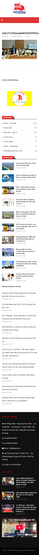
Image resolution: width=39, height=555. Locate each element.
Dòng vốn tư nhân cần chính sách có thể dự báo (26, 164)
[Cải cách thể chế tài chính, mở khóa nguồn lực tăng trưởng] (8, 277)
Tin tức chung (20, 142)
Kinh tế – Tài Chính (20, 123)
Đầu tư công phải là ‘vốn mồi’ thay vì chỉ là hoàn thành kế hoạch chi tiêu (26, 214)
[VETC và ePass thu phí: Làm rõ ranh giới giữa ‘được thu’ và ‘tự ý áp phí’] (8, 227)
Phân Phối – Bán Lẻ (20, 132)
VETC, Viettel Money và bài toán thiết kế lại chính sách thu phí (25, 189)
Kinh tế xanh (20, 128)
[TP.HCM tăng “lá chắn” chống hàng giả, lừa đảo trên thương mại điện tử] (8, 265)
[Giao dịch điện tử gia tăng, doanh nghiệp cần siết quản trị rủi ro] (8, 202)
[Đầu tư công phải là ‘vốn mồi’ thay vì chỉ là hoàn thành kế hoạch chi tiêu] (8, 215)
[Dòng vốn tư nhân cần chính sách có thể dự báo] (8, 166)
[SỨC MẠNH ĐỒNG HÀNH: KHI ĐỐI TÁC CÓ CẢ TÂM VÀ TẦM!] (8, 496)
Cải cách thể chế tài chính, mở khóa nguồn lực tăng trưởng (25, 276)
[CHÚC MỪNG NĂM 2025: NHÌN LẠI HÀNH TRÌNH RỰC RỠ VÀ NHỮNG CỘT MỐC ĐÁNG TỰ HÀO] (8, 481)
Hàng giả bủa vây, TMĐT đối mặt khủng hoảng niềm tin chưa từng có (25, 239)
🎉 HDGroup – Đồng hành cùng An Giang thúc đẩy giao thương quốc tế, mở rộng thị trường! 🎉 (26, 508)
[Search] (37, 20)
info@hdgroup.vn (15, 448)
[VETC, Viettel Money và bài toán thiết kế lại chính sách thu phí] (8, 190)
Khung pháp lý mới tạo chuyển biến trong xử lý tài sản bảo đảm (25, 251)
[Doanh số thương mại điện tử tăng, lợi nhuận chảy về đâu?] (8, 178)
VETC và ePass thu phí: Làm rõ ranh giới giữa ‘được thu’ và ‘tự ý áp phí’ (26, 226)
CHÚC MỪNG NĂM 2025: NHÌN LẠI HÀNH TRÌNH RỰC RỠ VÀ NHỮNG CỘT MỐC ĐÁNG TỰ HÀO (26, 481)
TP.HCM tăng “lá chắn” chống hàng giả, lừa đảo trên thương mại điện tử (26, 264)
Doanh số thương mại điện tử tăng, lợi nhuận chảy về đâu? (26, 176)
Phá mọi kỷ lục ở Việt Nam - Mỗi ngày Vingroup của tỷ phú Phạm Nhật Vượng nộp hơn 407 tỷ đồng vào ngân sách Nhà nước (19, 352)
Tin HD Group (20, 137)
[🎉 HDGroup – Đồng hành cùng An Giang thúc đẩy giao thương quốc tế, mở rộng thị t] (8, 508)
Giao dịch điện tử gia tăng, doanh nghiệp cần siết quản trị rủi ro (25, 202)
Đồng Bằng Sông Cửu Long (20, 151)
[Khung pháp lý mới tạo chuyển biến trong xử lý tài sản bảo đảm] (8, 252)
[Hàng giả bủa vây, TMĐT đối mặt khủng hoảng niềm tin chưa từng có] (8, 240)
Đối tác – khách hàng (20, 146)
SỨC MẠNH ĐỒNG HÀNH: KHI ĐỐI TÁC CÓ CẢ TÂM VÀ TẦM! (26, 495)
